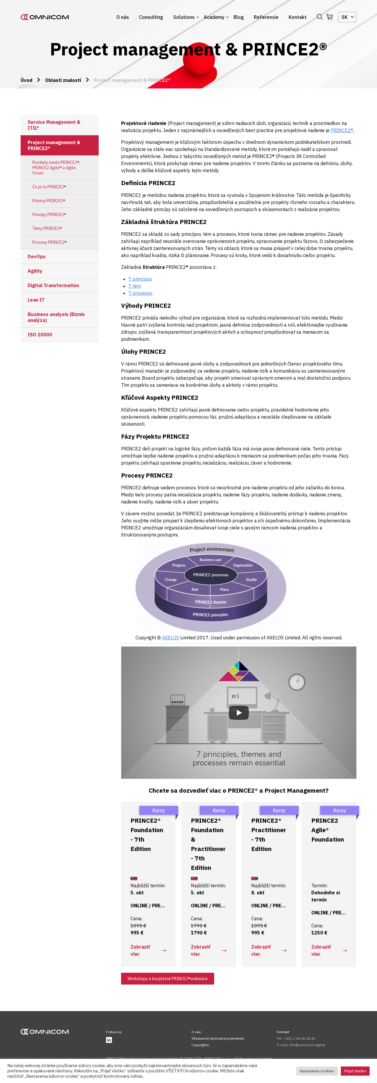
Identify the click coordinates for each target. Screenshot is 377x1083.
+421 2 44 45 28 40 (299, 1038)
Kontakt (298, 17)
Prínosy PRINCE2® (48, 200)
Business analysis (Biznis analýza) (56, 317)
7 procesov (140, 293)
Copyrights (200, 1045)
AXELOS (170, 638)
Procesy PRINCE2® (49, 242)
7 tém (134, 286)
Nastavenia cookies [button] (317, 1071)
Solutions (184, 17)
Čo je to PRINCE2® (49, 187)
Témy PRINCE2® (47, 228)
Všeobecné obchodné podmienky (217, 1038)
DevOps (37, 256)
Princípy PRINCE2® (49, 214)
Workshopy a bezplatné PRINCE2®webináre (168, 978)
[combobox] (347, 17)
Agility (35, 271)
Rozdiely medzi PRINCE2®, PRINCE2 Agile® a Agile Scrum (56, 168)
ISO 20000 (40, 335)
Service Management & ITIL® (54, 125)
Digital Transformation (53, 285)
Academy (214, 17)
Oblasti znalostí (63, 80)
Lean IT (36, 300)
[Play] (239, 713)
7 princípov (140, 279)
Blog (239, 17)
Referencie (266, 17)
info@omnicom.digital (307, 1045)
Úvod (26, 80)
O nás (122, 17)
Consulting (151, 17)
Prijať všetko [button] (355, 1071)
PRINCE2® (342, 130)
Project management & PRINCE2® (54, 145)
